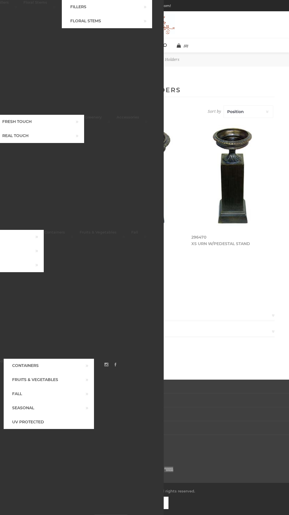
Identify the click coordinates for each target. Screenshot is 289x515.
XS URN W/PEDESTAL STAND (220, 243)
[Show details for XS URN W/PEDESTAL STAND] (233, 176)
